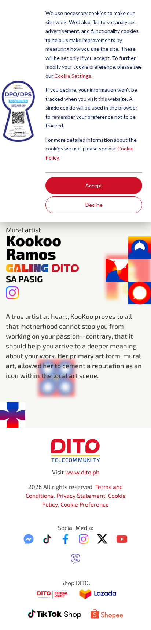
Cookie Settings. (73, 76)
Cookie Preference (84, 504)
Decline (94, 205)
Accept (93, 185)
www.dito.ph (82, 472)
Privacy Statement (80, 495)
